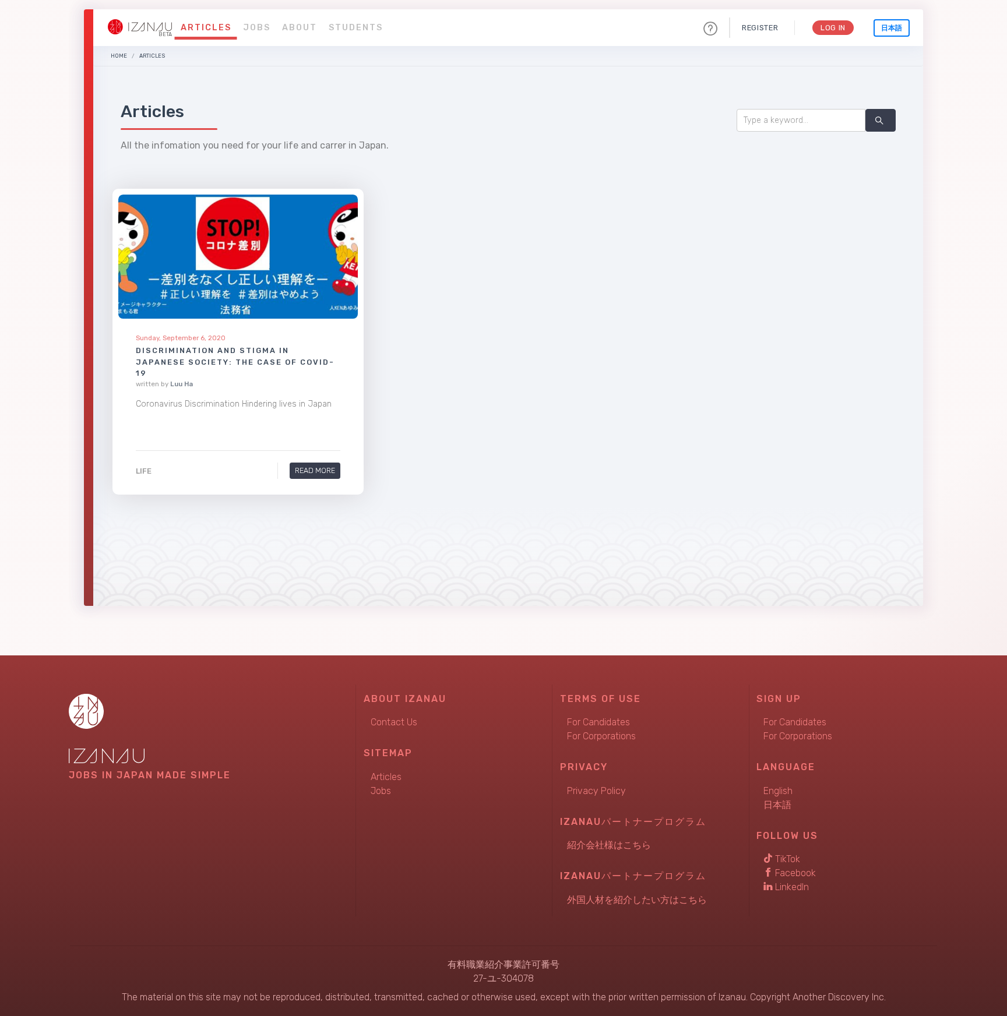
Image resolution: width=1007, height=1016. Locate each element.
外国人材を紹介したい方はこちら (637, 899)
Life (144, 471)
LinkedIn (791, 886)
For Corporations (601, 736)
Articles (206, 28)
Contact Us (394, 722)
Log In (833, 27)
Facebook (794, 873)
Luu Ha (181, 384)
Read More (315, 470)
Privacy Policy (596, 790)
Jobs (256, 28)
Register (760, 27)
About (299, 28)
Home (119, 55)
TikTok (786, 859)
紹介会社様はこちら (609, 845)
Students (356, 28)
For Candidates (598, 722)
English (778, 790)
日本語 (891, 28)
